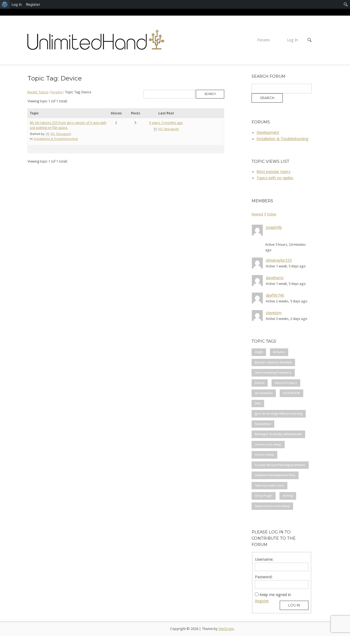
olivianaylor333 (279, 260)
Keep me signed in (275, 594)
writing (288, 496)
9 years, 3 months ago (166, 123)
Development (267, 132)
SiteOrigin (226, 629)
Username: (264, 559)
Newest (257, 214)
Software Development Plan (275, 475)
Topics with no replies (274, 178)
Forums (263, 40)
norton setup (264, 454)
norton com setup (268, 444)
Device (259, 383)
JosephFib (274, 227)
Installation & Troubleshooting (56, 139)
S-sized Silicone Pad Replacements (280, 465)
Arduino (279, 352)
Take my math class (269, 485)
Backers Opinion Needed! (273, 362)
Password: (264, 577)
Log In (292, 40)
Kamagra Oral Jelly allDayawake (278, 434)
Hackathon (263, 424)
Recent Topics (37, 92)
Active (271, 214)
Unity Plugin (263, 496)
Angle (259, 352)
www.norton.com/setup (272, 506)
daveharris (275, 278)
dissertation (264, 393)
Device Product (286, 383)
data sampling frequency (273, 372)
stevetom (274, 313)
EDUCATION (291, 393)
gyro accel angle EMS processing (278, 413)
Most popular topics (273, 171)
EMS (258, 403)
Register (262, 601)
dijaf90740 (275, 295)
